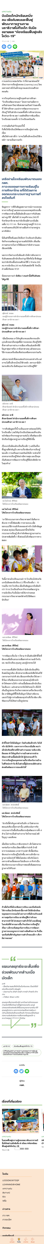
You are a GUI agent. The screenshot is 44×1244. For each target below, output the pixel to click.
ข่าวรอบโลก (6, 1219)
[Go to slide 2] (22, 1149)
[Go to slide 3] (27, 1149)
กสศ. (22, 1085)
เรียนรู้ (32, 1242)
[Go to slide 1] (17, 1149)
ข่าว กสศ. (6, 1215)
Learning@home (11, 1184)
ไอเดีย (19, 1242)
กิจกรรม (6, 1228)
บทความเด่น (6, 11)
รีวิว (4, 1196)
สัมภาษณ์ (6, 1192)
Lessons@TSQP (10, 1180)
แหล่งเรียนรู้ (8, 1236)
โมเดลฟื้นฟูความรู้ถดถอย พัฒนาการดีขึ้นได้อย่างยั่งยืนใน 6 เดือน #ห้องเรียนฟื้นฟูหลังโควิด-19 (20, 1143)
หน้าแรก (12, 1242)
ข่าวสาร (25, 1242)
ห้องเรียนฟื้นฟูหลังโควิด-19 (23, 1046)
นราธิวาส (6, 1046)
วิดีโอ (4, 1200)
